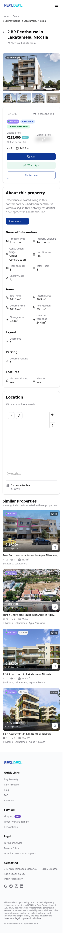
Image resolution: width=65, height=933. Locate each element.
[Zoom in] (52, 414)
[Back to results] (4, 32)
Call (33, 156)
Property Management (16, 821)
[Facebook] (11, 886)
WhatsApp (33, 165)
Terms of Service (13, 842)
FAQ (6, 795)
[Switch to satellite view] (11, 415)
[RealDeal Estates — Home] (13, 5)
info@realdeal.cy (13, 878)
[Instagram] (16, 886)
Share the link (46, 113)
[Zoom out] (52, 420)
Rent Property (11, 784)
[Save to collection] (55, 547)
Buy (15, 16)
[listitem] (9, 98)
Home (6, 16)
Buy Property (11, 779)
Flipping (12, 816)
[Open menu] (56, 5)
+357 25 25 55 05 (14, 874)
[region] (32, 443)
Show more (14, 221)
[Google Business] (5, 886)
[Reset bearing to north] (52, 425)
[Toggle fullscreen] (19, 415)
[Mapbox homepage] (14, 474)
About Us (9, 800)
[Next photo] (55, 72)
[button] (31, 72)
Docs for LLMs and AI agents (20, 853)
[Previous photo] (7, 72)
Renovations (11, 827)
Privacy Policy (11, 848)
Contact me (31, 175)
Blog (6, 789)
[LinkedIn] (21, 886)
